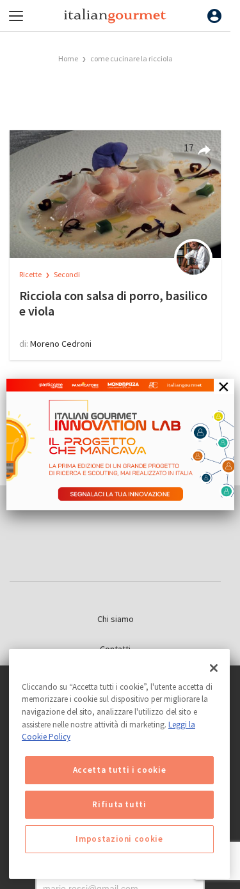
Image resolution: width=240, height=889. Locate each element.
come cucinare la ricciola (131, 58)
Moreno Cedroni (61, 343)
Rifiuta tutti (119, 804)
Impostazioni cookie (119, 838)
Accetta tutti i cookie (119, 769)
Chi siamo (115, 619)
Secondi (67, 274)
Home (68, 58)
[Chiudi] (214, 668)
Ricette (31, 274)
